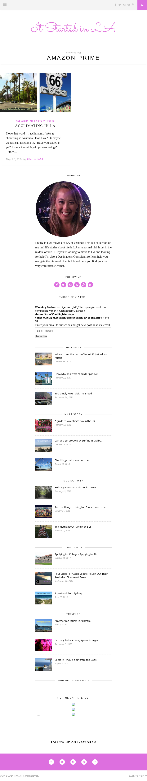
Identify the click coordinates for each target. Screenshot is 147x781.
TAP (38, 715)
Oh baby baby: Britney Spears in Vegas (76, 640)
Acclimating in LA (35, 126)
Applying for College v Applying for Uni (76, 554)
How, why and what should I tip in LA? (76, 374)
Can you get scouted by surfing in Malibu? (78, 440)
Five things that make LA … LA (72, 460)
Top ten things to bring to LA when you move (80, 507)
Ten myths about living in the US (73, 526)
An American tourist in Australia (73, 620)
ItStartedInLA (35, 159)
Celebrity (22, 120)
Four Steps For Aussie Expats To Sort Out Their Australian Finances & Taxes (81, 575)
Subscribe (41, 336)
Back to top (137, 775)
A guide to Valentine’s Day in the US (75, 421)
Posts (50, 120)
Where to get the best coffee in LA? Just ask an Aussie (81, 356)
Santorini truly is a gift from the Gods (75, 659)
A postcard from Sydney (68, 593)
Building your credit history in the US (75, 487)
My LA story (38, 120)
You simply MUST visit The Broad (73, 393)
